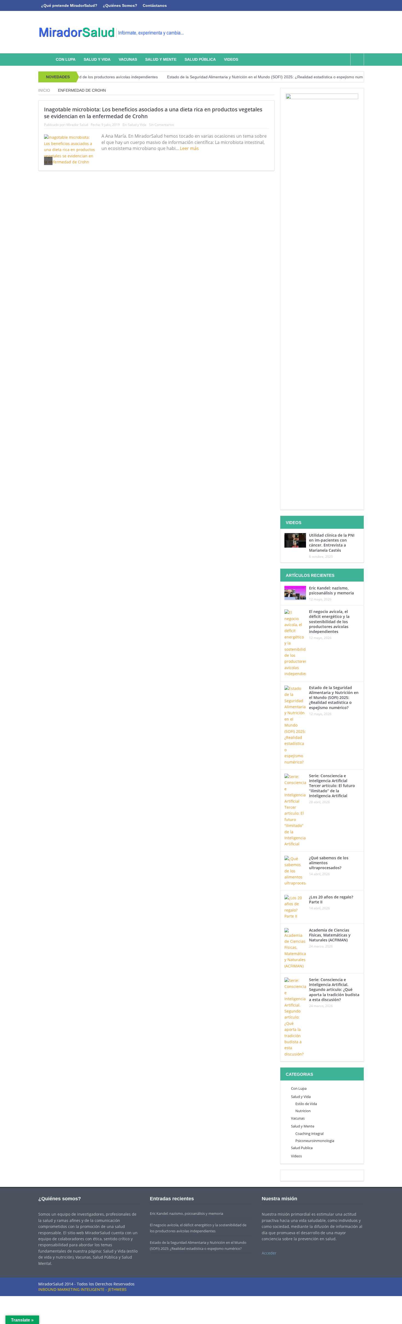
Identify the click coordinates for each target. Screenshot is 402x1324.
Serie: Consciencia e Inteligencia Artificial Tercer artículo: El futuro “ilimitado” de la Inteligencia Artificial (332, 785)
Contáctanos (155, 5)
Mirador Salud (77, 124)
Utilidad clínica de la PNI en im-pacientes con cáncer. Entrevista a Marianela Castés (331, 543)
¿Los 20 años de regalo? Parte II (331, 899)
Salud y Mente (160, 59)
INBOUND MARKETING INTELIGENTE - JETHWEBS (82, 1289)
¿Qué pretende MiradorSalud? (69, 5)
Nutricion (303, 1110)
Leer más (190, 148)
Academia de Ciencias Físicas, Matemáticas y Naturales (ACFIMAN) (330, 935)
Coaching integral (309, 1133)
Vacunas (128, 59)
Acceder (269, 1253)
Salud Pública (200, 59)
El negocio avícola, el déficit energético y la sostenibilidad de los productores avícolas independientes (329, 621)
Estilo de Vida (306, 1103)
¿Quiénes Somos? (120, 5)
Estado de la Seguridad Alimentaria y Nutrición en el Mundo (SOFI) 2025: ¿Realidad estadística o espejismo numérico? (242, 77)
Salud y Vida (97, 59)
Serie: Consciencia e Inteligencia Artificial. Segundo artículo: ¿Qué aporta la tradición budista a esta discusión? (334, 989)
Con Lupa (65, 59)
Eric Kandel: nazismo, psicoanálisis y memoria (331, 590)
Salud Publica (302, 1147)
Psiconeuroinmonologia (314, 1140)
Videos (231, 59)
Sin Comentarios (161, 124)
